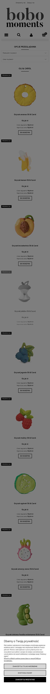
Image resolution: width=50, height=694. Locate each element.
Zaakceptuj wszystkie (25, 679)
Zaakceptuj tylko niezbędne (25, 666)
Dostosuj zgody (25, 673)
